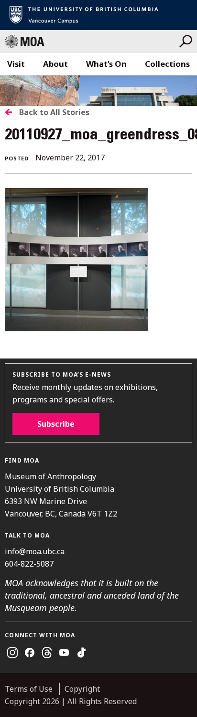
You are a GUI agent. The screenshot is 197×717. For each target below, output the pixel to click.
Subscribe (56, 424)
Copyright (82, 689)
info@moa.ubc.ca (35, 551)
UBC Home (98, 15)
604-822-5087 (29, 564)
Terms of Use (29, 689)
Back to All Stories (54, 112)
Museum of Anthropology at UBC (92, 41)
